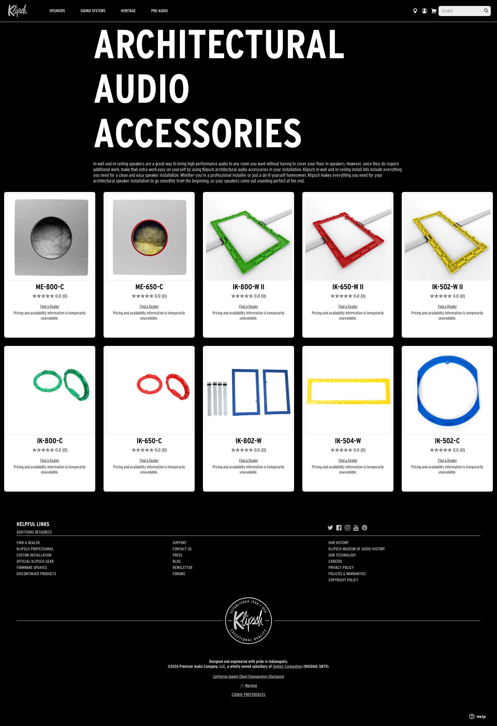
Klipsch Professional (35, 548)
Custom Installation (34, 555)
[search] (486, 10)
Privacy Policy (341, 567)
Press (177, 555)
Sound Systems (93, 10)
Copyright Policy (343, 579)
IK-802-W (248, 441)
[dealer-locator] (415, 11)
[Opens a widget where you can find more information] (477, 716)
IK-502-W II (447, 287)
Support (180, 542)
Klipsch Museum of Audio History (356, 548)
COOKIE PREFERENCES (248, 694)
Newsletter (182, 567)
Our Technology (342, 555)
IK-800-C (50, 441)
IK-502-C (447, 441)
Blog (177, 561)
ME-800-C (50, 287)
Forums (179, 573)
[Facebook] (339, 528)
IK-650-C (149, 441)
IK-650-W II (347, 287)
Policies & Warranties (347, 573)
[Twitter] (330, 528)
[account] (424, 11)
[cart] (433, 11)
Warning (251, 685)
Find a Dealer (49, 306)
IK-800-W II (248, 287)
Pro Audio (159, 10)
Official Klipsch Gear (35, 561)
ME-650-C (149, 287)
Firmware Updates (32, 567)
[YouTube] (356, 528)
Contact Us (182, 548)
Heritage (128, 10)
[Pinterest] (364, 528)
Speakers (57, 10)
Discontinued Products (36, 573)
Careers (335, 561)
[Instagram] (347, 528)
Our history (338, 542)
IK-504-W (348, 441)
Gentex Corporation (287, 666)
